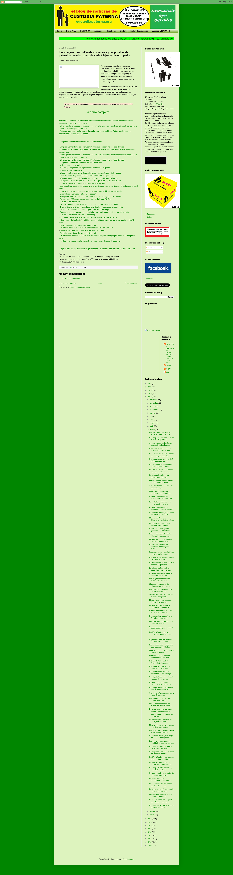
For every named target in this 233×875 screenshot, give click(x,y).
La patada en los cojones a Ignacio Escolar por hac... (160, 606)
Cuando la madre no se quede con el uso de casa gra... (161, 801)
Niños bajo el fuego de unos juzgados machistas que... (160, 449)
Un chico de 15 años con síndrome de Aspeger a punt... (159, 547)
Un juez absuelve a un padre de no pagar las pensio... (161, 774)
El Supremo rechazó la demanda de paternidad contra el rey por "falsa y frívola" (91, 196)
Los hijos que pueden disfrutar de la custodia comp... (161, 590)
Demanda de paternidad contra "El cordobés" (78, 194)
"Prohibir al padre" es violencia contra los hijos (161, 487)
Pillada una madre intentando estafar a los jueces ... (160, 785)
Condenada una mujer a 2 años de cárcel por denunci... (161, 514)
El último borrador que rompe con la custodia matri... (160, 795)
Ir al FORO (85, 31)
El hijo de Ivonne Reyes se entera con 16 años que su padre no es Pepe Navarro (92, 160)
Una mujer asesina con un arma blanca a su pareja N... (161, 439)
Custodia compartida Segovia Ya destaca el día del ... (160, 574)
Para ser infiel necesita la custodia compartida (78, 225)
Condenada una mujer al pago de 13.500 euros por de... (161, 737)
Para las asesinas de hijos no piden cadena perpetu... (160, 612)
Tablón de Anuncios (139, 31)
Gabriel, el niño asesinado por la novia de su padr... (161, 694)
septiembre (154, 410)
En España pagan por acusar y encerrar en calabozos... (161, 628)
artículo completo (98, 112)
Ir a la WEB (71, 31)
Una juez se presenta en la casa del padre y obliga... (161, 558)
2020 (150, 390)
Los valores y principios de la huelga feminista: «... (160, 699)
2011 (150, 839)
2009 (150, 845)
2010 (150, 842)
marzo (152, 429)
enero (152, 815)
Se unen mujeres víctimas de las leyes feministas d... (160, 721)
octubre (153, 406)
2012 (150, 835)
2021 (150, 387)
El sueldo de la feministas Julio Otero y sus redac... (161, 622)
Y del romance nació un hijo (70, 165)
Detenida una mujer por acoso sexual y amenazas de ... (161, 710)
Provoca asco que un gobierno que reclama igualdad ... (161, 646)
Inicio (59, 31)
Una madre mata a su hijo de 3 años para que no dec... (161, 460)
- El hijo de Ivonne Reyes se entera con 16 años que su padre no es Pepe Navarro (91, 147)
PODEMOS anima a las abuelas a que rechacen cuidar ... (161, 758)
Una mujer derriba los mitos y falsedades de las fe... (160, 769)
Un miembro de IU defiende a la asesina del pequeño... (161, 564)
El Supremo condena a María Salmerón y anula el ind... (160, 540)
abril (152, 426)
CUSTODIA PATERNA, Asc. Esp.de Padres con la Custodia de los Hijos (170, 353)
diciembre (154, 400)
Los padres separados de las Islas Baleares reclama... (160, 535)
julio (151, 416)
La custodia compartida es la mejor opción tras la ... (160, 503)
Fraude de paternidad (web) (71, 170)
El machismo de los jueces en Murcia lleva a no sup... (160, 601)
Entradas (151, 248)
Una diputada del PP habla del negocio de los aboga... (161, 678)
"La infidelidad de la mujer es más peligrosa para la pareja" (83, 183)
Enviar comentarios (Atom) (80, 287)
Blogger (130, 859)
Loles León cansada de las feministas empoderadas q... (161, 705)
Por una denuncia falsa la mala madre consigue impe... (161, 481)
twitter (123, 31)
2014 (150, 829)
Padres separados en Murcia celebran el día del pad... (160, 657)
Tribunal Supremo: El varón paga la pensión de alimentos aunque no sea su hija (91, 207)
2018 (150, 397)
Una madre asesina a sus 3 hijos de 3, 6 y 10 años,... (159, 667)
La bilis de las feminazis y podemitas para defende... (160, 569)
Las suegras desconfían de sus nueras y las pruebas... (161, 580)
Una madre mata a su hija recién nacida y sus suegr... (160, 673)
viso (167, 372)
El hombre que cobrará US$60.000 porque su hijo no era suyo (84, 209)
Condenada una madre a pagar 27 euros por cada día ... (161, 455)
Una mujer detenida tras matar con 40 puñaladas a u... (161, 689)
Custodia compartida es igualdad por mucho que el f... (161, 508)
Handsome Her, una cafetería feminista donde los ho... (160, 617)
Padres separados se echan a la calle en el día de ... (161, 651)
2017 (150, 819)
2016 (150, 822)
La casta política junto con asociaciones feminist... (159, 476)
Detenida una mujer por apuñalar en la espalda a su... (161, 779)
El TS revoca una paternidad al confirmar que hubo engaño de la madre (88, 217)
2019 (150, 393)
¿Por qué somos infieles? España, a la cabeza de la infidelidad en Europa (89, 178)
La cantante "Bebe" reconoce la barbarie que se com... (161, 790)
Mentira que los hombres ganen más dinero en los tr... (161, 726)
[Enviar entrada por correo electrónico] (84, 267)
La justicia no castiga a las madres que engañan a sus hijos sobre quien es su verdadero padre (97, 249)
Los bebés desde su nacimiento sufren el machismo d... (161, 731)
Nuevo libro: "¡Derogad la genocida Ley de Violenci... (160, 530)
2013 (150, 832)
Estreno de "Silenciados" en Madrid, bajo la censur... (160, 662)
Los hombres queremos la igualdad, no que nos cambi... (161, 742)
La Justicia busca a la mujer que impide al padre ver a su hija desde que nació (90, 191)
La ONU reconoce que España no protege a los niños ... (161, 471)
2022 (150, 384)
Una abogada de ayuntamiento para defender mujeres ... (161, 465)
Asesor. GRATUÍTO (161, 31)
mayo (152, 423)
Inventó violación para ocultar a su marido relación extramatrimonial (86, 228)
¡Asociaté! (98, 31)
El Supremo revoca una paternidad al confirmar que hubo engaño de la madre (90, 181)
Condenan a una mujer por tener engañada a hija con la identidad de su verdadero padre (94, 212)
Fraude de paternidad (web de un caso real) (77, 215)
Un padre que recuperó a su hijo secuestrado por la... (161, 806)
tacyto (168, 369)
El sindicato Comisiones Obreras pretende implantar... (161, 519)
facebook (111, 31)
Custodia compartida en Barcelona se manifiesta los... (161, 498)
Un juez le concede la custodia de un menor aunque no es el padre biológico (90, 204)
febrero (153, 811)
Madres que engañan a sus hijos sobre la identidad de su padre (85, 168)
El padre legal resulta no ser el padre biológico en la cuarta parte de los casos (90, 173)
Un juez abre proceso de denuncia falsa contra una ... (161, 683)
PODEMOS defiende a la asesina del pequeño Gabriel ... (161, 634)
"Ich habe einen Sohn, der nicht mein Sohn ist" (78, 233)
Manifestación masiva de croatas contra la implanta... (160, 492)
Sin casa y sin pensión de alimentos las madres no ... (160, 585)
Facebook (151, 214)
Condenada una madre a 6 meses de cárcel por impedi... (161, 763)
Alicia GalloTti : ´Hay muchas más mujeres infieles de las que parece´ (87, 176)
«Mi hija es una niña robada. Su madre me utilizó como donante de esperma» (90, 241)
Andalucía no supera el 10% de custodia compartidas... (161, 596)
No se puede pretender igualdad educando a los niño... (161, 753)
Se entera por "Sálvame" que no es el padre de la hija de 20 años (85, 199)
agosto (152, 413)
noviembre (154, 403)
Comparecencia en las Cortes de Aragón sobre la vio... (160, 444)
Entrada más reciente (67, 283)
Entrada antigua (131, 283)
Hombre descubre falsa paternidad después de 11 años (83, 230)
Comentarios (153, 252)
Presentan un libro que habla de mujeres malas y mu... (161, 553)
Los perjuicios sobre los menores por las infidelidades (80, 142)
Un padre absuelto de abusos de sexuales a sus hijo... (160, 747)
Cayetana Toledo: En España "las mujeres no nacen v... (160, 641)
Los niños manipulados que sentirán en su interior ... (159, 524)
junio (152, 420)
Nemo (168, 365)
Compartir (149, 278)
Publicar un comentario (71, 278)
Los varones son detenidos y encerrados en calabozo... (160, 433)
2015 (150, 825)
